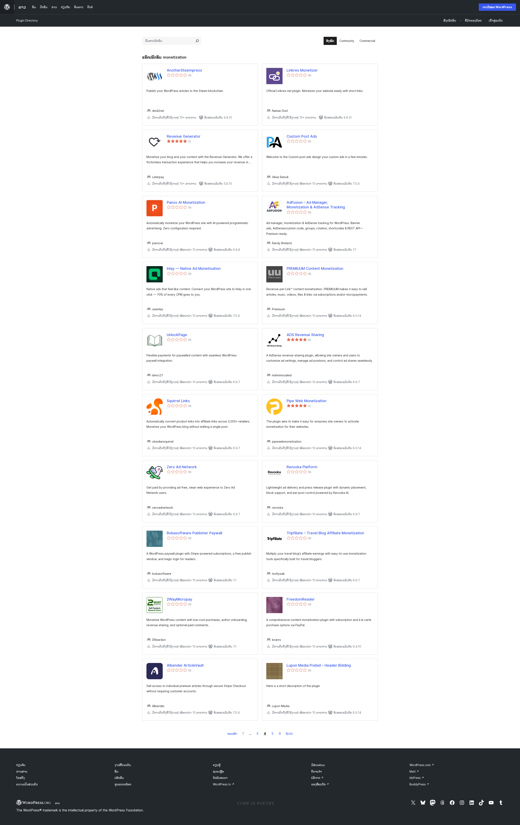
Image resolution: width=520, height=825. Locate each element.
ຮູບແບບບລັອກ (123, 784)
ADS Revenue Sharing (305, 335)
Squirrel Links (178, 401)
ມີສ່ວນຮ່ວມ (318, 765)
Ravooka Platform (302, 467)
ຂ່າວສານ (21, 771)
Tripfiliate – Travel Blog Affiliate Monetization (325, 533)
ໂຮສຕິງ (20, 777)
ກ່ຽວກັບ (20, 765)
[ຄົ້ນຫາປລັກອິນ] (197, 41)
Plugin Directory (27, 20)
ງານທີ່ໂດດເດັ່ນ (123, 765)
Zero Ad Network (182, 467)
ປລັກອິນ (119, 777)
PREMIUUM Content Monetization (315, 268)
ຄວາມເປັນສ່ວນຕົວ (27, 784)
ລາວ (57, 803)
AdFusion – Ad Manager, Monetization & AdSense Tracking (316, 204)
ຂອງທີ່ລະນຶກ (320, 784)
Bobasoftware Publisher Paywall (194, 533)
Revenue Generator (183, 136)
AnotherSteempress (184, 70)
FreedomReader (301, 599)
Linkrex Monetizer (302, 70)
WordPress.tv (223, 784)
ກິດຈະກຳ (316, 771)
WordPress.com (422, 765)
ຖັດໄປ (289, 733)
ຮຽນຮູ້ (217, 765)
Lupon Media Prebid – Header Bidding (319, 665)
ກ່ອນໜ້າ (232, 733)
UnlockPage (177, 335)
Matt (414, 771)
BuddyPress (419, 784)
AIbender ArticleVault (185, 665)
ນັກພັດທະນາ (220, 777)
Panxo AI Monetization (186, 202)
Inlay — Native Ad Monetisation (194, 268)
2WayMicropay (179, 599)
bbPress (417, 777)
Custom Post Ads (302, 136)
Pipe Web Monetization (306, 401)
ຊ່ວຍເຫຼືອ (218, 771)
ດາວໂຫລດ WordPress (497, 7)
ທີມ (116, 771)
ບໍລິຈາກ (317, 777)
